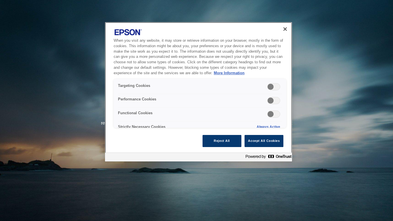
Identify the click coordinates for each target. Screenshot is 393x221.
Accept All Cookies (264, 140)
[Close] (285, 29)
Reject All (222, 140)
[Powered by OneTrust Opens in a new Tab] (267, 157)
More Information (229, 73)
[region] (198, 91)
